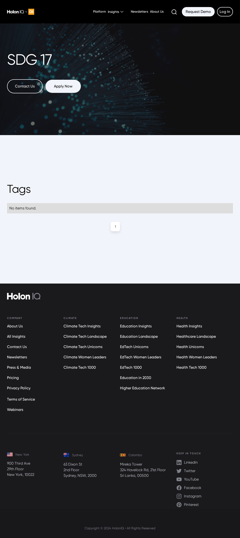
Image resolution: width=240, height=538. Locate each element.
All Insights (16, 336)
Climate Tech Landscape (85, 336)
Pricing (13, 377)
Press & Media (19, 367)
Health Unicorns (190, 347)
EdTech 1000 (131, 367)
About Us (157, 11)
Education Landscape (139, 336)
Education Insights (136, 326)
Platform (99, 11)
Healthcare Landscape (196, 336)
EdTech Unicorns (134, 347)
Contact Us (17, 347)
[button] (116, 12)
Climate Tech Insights (82, 326)
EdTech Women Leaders (140, 357)
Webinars (15, 409)
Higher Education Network (142, 388)
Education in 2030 (135, 377)
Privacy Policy (18, 388)
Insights (113, 12)
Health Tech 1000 (191, 367)
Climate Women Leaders (85, 357)
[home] (20, 12)
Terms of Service (21, 399)
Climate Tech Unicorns (83, 347)
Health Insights (189, 326)
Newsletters (139, 11)
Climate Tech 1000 (80, 367)
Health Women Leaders (196, 357)
